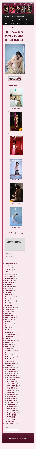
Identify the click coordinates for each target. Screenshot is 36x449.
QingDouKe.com (10, 340)
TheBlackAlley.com (11, 357)
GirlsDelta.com (9, 286)
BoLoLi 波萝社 (11, 369)
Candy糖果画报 (11, 371)
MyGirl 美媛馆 (11, 398)
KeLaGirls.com (9, 301)
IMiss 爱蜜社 (10, 382)
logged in (15, 245)
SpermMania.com (10, 351)
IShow (7, 299)
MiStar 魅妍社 (11, 394)
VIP (26, 20)
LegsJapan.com (10, 307)
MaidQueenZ (9, 313)
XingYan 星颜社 (11, 413)
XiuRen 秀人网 (11, 415)
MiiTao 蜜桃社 (11, 390)
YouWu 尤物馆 (11, 419)
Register (19, 23)
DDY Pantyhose (9, 282)
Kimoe (7, 303)
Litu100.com (12, 233)
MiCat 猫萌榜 (11, 388)
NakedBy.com (9, 332)
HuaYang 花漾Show (13, 377)
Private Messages (9, 20)
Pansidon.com (9, 336)
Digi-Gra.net (8, 284)
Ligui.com (8, 309)
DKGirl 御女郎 (11, 373)
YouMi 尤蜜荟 (11, 417)
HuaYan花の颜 (11, 380)
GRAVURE (8, 292)
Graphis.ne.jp (9, 290)
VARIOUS (8, 365)
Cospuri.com (9, 280)
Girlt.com (8, 288)
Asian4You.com (10, 274)
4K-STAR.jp (8, 270)
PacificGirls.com (10, 334)
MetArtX (7, 322)
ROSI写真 (8, 342)
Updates (7, 16)
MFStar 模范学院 (12, 386)
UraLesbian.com (10, 363)
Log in (25, 23)
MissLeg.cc (8, 326)
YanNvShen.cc (9, 421)
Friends (13, 23)
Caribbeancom (9, 278)
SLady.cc (8, 349)
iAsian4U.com (9, 297)
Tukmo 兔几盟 (11, 404)
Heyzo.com (8, 295)
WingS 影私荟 (11, 409)
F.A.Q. (6, 23)
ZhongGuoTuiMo (10, 423)
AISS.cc (7, 272)
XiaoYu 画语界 (11, 411)
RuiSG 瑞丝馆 (11, 400)
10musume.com (10, 263)
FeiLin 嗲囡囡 (11, 375)
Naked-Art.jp (9, 330)
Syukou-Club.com (10, 353)
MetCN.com (8, 324)
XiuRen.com (8, 367)
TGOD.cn (8, 355)
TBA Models (20, 20)
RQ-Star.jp (8, 344)
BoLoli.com (8, 276)
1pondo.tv (8, 266)
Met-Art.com (8, 319)
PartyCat (7, 338)
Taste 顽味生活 (11, 402)
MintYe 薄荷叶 (11, 392)
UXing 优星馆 (11, 407)
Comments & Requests (18, 16)
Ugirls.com (8, 361)
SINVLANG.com (9, 346)
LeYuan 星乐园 (11, 384)
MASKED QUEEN (10, 317)
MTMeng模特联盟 (12, 396)
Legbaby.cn (8, 305)
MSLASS (7, 328)
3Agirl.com (8, 268)
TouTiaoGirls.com (10, 359)
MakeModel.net (9, 315)
